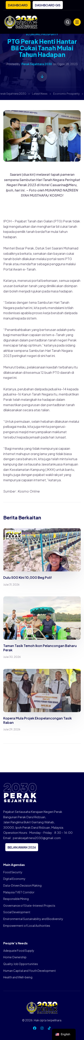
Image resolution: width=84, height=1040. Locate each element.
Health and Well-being (17, 977)
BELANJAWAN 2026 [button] (22, 847)
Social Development (16, 912)
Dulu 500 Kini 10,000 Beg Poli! (27, 577)
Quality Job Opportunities (20, 964)
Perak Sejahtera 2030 (36, 64)
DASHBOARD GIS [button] (48, 5)
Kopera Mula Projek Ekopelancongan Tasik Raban (37, 720)
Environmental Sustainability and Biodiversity (33, 919)
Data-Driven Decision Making (22, 885)
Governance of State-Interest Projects (29, 905)
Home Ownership (15, 957)
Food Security (12, 872)
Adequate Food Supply (18, 950)
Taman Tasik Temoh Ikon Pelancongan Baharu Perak (40, 647)
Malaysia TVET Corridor (18, 892)
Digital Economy (14, 878)
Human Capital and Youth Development (29, 970)
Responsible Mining (16, 899)
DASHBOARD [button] (18, 5)
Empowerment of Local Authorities (26, 925)
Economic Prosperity (42, 34)
